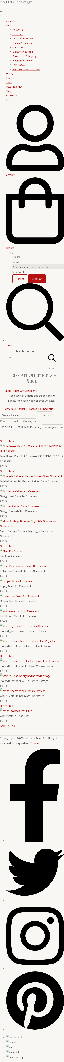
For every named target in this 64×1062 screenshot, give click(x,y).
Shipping (10, 91)
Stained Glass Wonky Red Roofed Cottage (24, 681)
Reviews (10, 77)
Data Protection (14, 86)
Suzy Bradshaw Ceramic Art (26, 69)
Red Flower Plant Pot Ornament (18, 616)
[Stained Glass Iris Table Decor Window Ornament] (30, 661)
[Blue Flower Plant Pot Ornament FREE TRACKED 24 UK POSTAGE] (32, 451)
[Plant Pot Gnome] (11, 551)
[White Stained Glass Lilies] (16, 711)
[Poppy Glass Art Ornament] (17, 581)
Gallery (9, 73)
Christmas (17, 34)
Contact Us (11, 95)
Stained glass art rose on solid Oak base (23, 631)
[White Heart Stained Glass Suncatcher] (23, 691)
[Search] (52, 357)
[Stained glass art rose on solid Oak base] (24, 626)
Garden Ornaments (22, 43)
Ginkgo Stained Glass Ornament (18, 511)
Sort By (36, 427)
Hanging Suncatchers (23, 60)
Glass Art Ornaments (22, 51)
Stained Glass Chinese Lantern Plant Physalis (26, 646)
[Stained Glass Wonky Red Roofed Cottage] (25, 676)
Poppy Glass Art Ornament (15, 586)
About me (11, 21)
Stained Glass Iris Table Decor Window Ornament (28, 666)
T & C (9, 82)
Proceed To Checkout (40, 409)
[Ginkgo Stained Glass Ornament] (20, 506)
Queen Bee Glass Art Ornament (18, 601)
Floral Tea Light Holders (24, 38)
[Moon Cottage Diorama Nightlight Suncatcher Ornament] (32, 526)
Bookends (17, 29)
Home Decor (18, 64)
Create (35, 743)
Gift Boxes (17, 47)
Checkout (36, 279)
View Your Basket (15, 409)
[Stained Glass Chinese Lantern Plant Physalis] (27, 641)
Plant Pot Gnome (10, 556)
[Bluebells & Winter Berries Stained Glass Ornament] (31, 476)
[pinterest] (35, 1029)
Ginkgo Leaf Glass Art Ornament (19, 496)
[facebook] (35, 840)
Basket (20, 279)
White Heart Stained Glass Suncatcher (22, 696)
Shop (8, 25)
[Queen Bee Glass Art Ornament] (19, 596)
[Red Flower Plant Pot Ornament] (19, 611)
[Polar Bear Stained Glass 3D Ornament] (24, 566)
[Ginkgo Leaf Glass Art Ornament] (20, 491)
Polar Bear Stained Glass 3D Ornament (22, 571)
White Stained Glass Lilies (15, 716)
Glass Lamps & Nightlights (25, 56)
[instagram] (35, 968)
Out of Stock (7, 441)
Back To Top (7, 726)
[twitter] (35, 900)
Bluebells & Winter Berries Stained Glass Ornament (29, 481)
